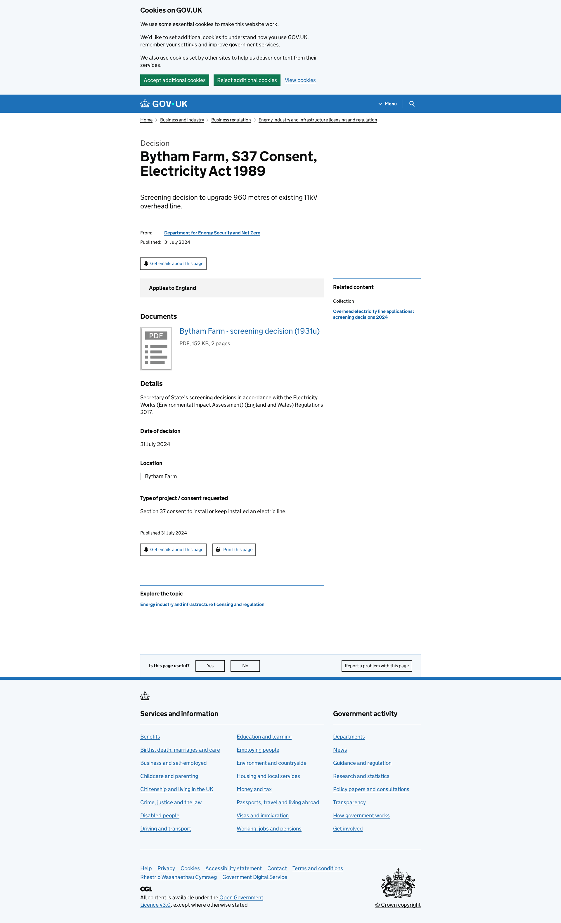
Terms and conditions (317, 868)
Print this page (237, 549)
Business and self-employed (173, 763)
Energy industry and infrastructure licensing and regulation (318, 120)
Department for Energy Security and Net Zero (212, 233)
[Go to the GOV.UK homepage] (164, 103)
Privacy (166, 868)
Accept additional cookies (175, 80)
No (251, 665)
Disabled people (159, 815)
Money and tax (254, 789)
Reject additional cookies (247, 80)
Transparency (349, 802)
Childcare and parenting (169, 776)
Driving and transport (165, 828)
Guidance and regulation (362, 763)
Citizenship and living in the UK (176, 789)
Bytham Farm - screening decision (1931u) (249, 331)
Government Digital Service (254, 877)
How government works (361, 815)
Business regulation (231, 120)
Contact (277, 868)
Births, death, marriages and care (180, 749)
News (340, 749)
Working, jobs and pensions (269, 828)
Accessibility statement (233, 868)
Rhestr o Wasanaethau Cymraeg (178, 877)
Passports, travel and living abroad (278, 802)
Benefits (150, 736)
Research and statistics (361, 776)
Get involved (348, 828)
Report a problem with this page (377, 665)
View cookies (300, 80)
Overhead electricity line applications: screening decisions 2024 (373, 314)
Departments (349, 736)
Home (146, 120)
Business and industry (182, 120)
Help (146, 868)
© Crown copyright (398, 904)
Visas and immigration (263, 815)
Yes (216, 665)
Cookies (190, 868)
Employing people (258, 749)
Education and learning (264, 736)
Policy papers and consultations (371, 789)
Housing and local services (268, 776)
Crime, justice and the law (171, 802)
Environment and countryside (272, 763)
